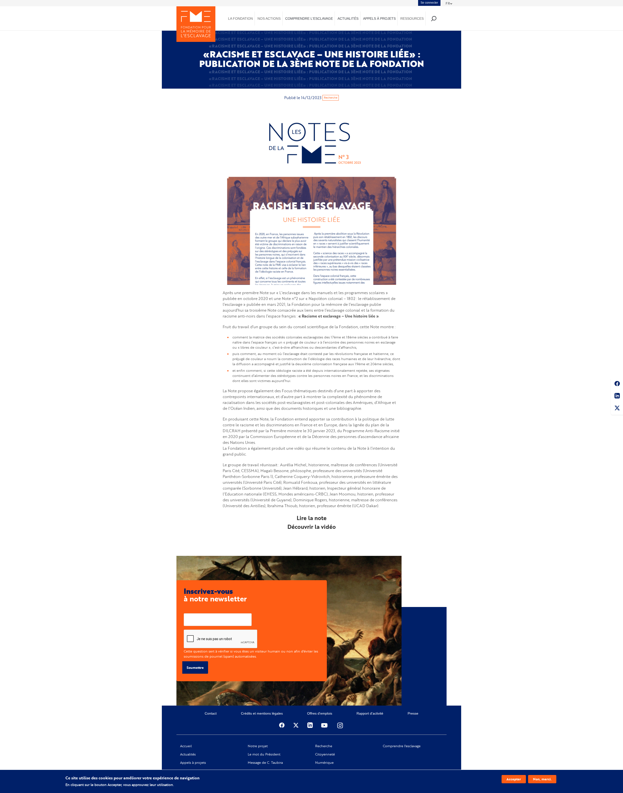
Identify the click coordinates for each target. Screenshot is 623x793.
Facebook (617, 384)
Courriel (190, 609)
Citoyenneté (325, 754)
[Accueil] (195, 24)
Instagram (340, 725)
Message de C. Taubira (265, 762)
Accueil (186, 746)
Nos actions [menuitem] (269, 18)
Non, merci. (542, 779)
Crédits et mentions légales (262, 713)
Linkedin (617, 397)
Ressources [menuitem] (412, 18)
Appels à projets (193, 762)
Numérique (324, 762)
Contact (211, 713)
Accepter (513, 779)
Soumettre (195, 667)
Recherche (330, 98)
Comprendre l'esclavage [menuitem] (309, 18)
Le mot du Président (264, 754)
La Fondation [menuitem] (240, 18)
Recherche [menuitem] (433, 18)
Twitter (617, 409)
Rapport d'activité (370, 713)
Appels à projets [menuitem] (379, 18)
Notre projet (258, 746)
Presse (413, 713)
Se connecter (429, 2)
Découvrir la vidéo (311, 526)
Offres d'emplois (319, 713)
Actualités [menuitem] (348, 18)
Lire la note (312, 518)
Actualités (188, 754)
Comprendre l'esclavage (402, 746)
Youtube (325, 725)
